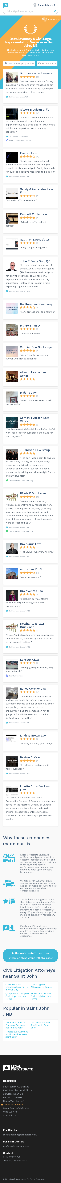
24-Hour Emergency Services (20, 63)
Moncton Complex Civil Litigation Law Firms (41, 996)
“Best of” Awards (14, 1104)
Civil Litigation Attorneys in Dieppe (41, 986)
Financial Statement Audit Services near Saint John (16, 1034)
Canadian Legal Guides (16, 1108)
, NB (7, 1014)
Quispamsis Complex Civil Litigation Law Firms (17, 996)
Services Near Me (13, 1093)
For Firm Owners (12, 1097)
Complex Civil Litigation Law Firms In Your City (16, 987)
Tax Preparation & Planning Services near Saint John (15, 1025)
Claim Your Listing (13, 1101)
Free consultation (48, 63)
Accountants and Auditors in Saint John (40, 1025)
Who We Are (10, 1111)
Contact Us (9, 1115)
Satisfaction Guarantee (16, 1086)
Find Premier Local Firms (17, 1090)
